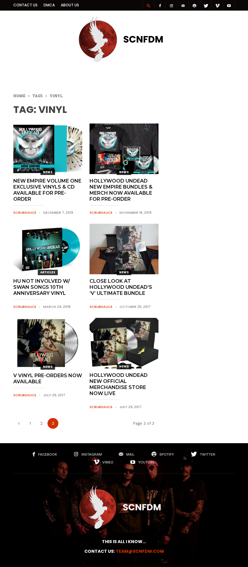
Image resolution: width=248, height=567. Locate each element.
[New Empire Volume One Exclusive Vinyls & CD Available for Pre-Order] (47, 149)
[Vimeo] (217, 5)
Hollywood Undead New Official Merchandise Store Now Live (119, 384)
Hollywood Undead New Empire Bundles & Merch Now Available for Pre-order (121, 190)
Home (19, 95)
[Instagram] (171, 5)
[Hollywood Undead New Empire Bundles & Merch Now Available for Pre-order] (124, 149)
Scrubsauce (24, 212)
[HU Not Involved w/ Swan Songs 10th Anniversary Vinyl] (47, 249)
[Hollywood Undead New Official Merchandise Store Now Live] (124, 343)
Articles (47, 272)
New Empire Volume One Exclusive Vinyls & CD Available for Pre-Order (47, 190)
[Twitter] (206, 5)
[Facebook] (160, 5)
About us (70, 5)
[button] (148, 5)
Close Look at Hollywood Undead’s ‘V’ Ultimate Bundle (121, 287)
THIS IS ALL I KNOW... (124, 542)
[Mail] (183, 5)
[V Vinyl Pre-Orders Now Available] (47, 343)
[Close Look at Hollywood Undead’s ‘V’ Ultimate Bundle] (124, 249)
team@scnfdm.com (140, 551)
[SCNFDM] (124, 60)
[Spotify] (194, 5)
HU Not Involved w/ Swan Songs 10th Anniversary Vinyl (41, 287)
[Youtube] (229, 5)
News (48, 172)
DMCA (49, 5)
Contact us (25, 5)
